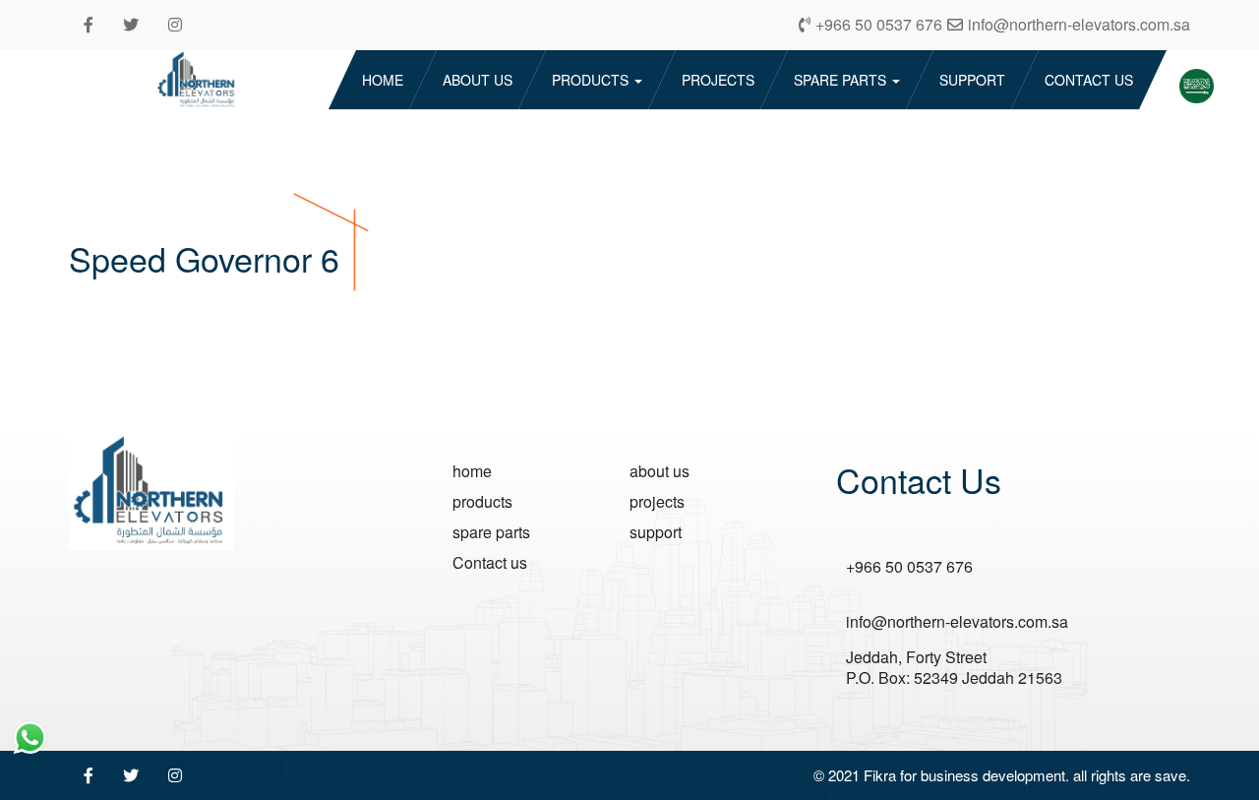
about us (477, 80)
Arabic (1192, 81)
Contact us (1089, 80)
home (382, 80)
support (972, 80)
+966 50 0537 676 (909, 567)
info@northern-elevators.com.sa (957, 622)
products (592, 80)
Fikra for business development (964, 775)
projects (718, 80)
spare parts (842, 80)
